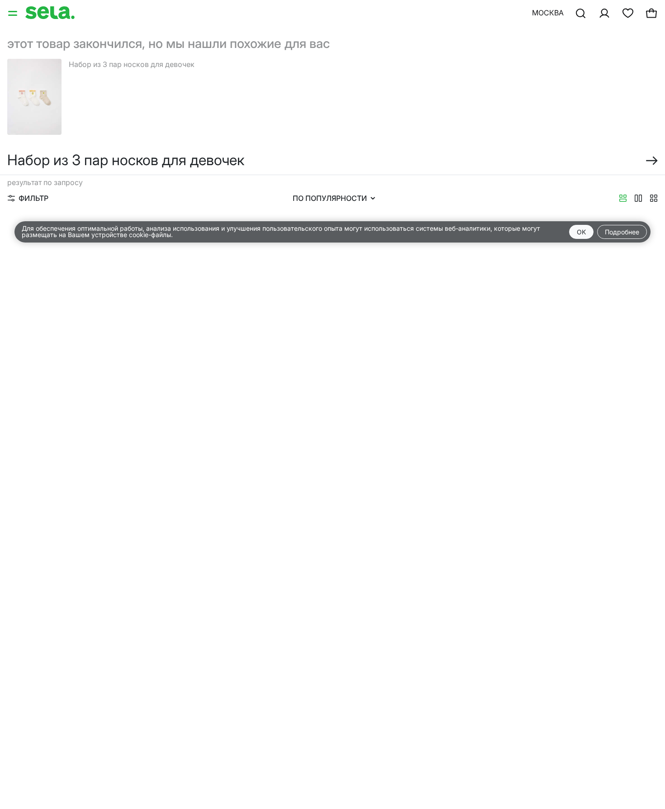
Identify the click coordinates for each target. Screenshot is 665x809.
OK (581, 232)
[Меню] (13, 13)
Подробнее (622, 232)
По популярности (330, 198)
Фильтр (33, 198)
